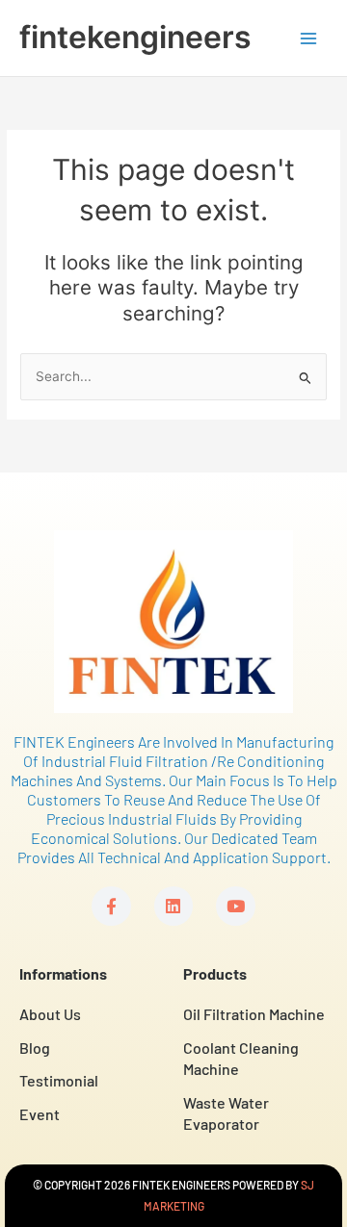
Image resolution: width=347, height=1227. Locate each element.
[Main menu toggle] (309, 38)
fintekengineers (135, 37)
